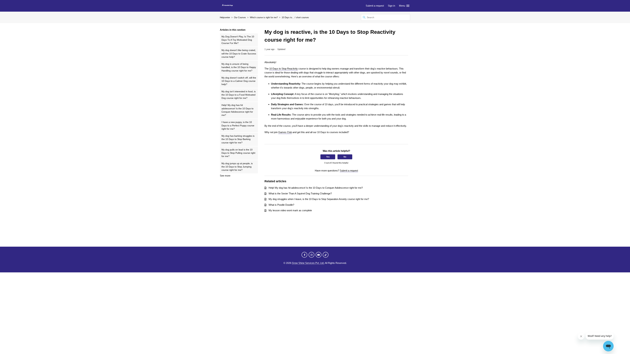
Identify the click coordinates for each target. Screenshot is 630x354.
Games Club (285, 132)
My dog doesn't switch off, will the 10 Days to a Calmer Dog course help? (238, 81)
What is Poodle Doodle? (281, 204)
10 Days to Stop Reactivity (283, 68)
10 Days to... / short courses (295, 17)
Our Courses (240, 17)
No (345, 157)
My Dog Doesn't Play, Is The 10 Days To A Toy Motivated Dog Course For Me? (237, 40)
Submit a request (375, 5)
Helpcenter (225, 17)
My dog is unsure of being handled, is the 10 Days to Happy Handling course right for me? (238, 67)
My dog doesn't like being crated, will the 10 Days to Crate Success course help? (238, 53)
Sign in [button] (391, 5)
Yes (328, 157)
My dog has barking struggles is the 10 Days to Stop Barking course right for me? (237, 139)
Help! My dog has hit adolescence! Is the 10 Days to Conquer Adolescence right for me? (237, 110)
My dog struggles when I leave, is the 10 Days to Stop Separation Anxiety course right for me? (319, 199)
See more (225, 175)
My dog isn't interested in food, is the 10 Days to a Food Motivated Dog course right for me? (238, 94)
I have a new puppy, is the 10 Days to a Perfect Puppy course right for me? (237, 125)
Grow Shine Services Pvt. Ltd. (308, 263)
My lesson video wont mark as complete (290, 210)
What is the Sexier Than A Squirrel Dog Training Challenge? (300, 193)
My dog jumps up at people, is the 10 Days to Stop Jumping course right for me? (237, 166)
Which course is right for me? (264, 17)
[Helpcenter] (227, 6)
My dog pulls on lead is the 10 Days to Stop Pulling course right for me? (238, 153)
